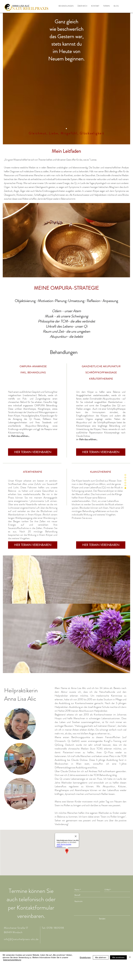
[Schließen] (129, 957)
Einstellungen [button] (85, 957)
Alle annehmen (118, 957)
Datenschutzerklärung (12, 959)
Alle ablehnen (100, 957)
